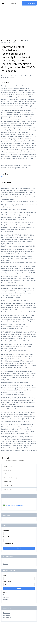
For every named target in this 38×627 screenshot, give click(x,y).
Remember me (9, 543)
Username (6, 530)
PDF (2, 176)
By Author (6, 597)
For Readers (6, 613)
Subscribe (5, 564)
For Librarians (7, 617)
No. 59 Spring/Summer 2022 (15, 41)
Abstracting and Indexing (10, 477)
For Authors (6, 615)
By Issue (5, 594)
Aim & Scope (7, 470)
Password (6, 537)
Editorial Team (7, 481)
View (4, 560)
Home (3, 41)
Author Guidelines (8, 474)
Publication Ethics (8, 485)
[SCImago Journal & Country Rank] (13, 505)
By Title (5, 599)
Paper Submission (29, 3)
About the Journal (8, 466)
